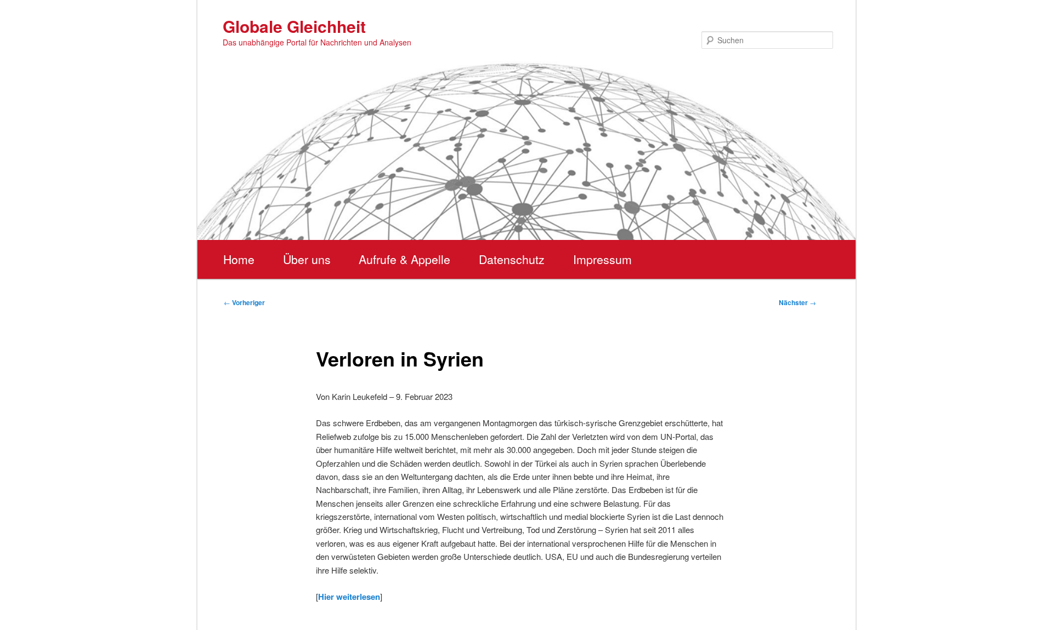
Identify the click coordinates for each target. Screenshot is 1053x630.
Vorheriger (244, 302)
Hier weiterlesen (349, 597)
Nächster (797, 302)
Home (238, 259)
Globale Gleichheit (294, 26)
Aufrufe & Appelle (404, 259)
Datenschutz (512, 259)
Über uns (307, 259)
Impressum (602, 259)
